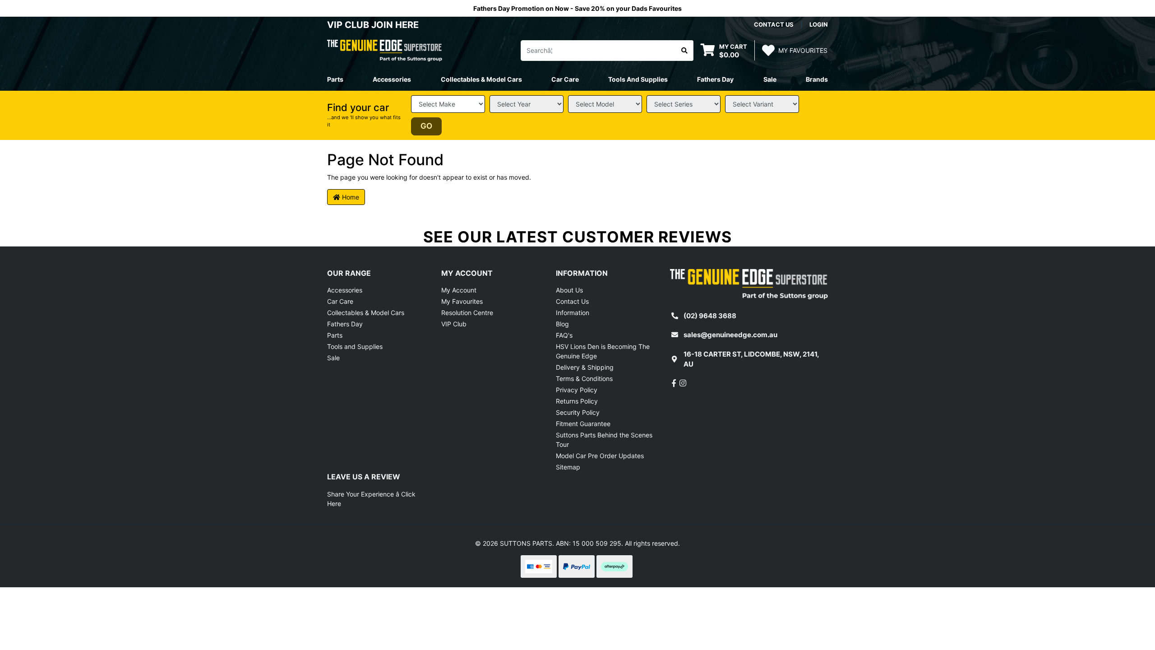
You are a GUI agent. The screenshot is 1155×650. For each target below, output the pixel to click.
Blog (562, 324)
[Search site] (684, 50)
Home (349, 197)
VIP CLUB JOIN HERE (374, 24)
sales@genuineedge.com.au (730, 334)
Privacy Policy (576, 390)
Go (426, 125)
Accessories (344, 290)
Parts (334, 335)
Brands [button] (817, 79)
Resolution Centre (467, 312)
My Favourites (462, 301)
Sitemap (568, 467)
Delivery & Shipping (585, 367)
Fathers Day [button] (715, 79)
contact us (774, 24)
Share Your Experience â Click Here (371, 498)
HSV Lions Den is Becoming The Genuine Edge (603, 351)
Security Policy (578, 412)
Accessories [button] (392, 79)
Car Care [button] (565, 79)
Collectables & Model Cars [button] (481, 79)
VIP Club (454, 324)
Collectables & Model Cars (365, 312)
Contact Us (572, 301)
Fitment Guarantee (583, 423)
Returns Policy (577, 401)
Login (818, 24)
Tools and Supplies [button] (638, 79)
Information (572, 312)
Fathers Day (345, 324)
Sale (769, 79)
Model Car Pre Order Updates (600, 456)
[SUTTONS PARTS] (384, 50)
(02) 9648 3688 (710, 315)
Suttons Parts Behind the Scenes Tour (604, 439)
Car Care (340, 301)
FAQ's (564, 335)
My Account (458, 290)
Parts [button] (335, 79)
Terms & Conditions (584, 378)
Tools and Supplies (355, 346)
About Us (569, 290)
